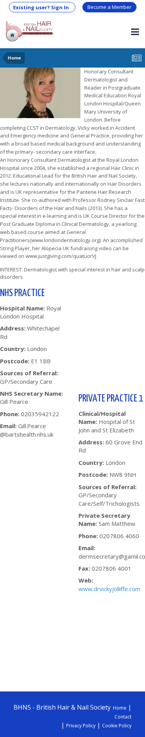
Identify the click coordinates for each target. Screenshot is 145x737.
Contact (122, 716)
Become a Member (109, 6)
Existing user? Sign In (42, 7)
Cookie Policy (116, 725)
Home (119, 708)
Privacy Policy (81, 725)
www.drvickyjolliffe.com (109, 589)
